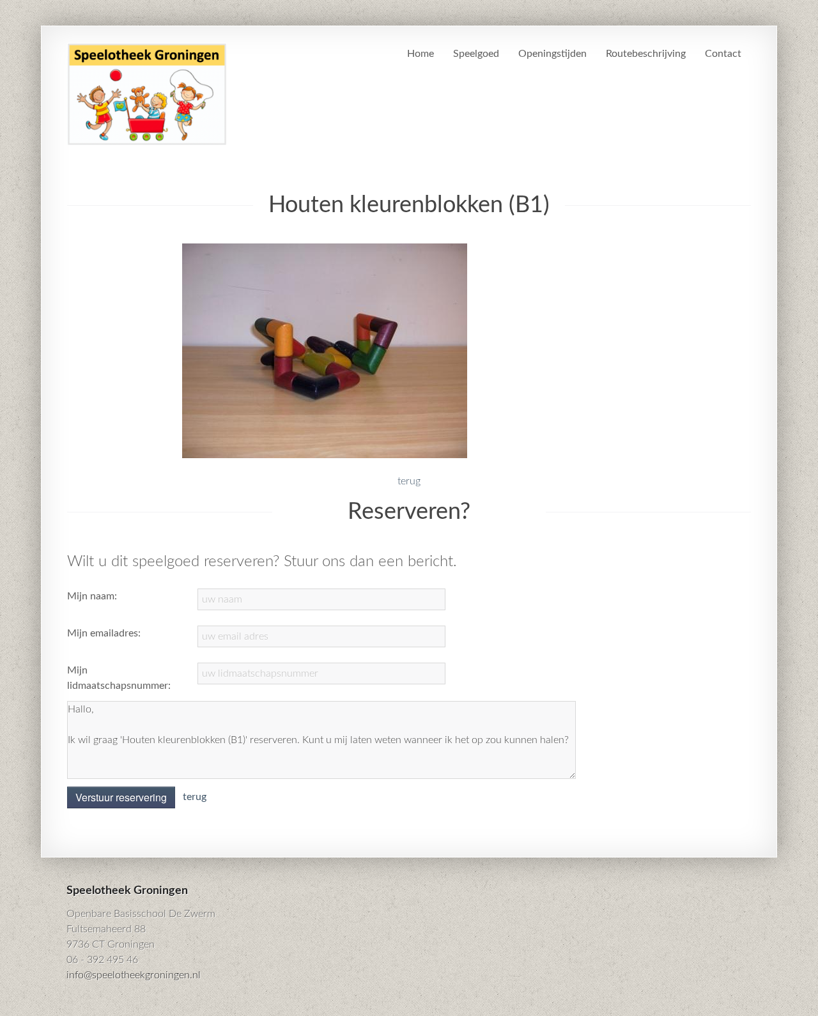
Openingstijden (552, 54)
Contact (723, 54)
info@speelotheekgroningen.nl (133, 975)
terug (409, 481)
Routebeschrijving (646, 54)
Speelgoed (476, 54)
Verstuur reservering (121, 797)
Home (420, 54)
